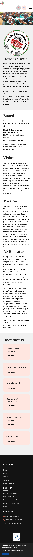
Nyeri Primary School (10, 496)
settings (20, 550)
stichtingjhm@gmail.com (12, 516)
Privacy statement (9, 483)
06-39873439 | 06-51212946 (13, 520)
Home (5, 470)
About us (6, 477)
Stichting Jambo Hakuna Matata (13, 523)
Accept (5, 554)
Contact (6, 480)
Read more (10, 355)
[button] (30, 7)
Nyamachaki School (10, 500)
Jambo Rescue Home (10, 493)
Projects (6, 473)
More (5, 507)
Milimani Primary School (11, 503)
